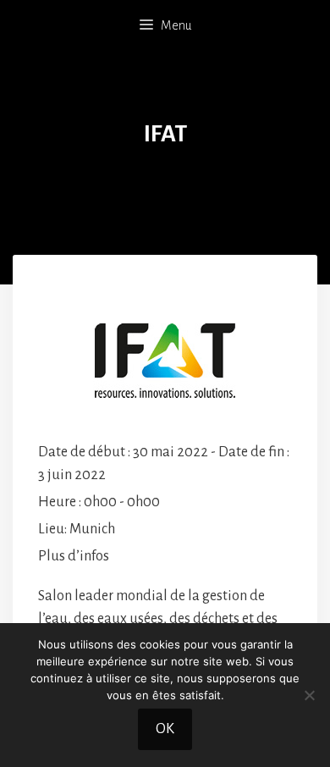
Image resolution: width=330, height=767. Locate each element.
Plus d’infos (73, 556)
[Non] (308, 695)
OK (165, 729)
